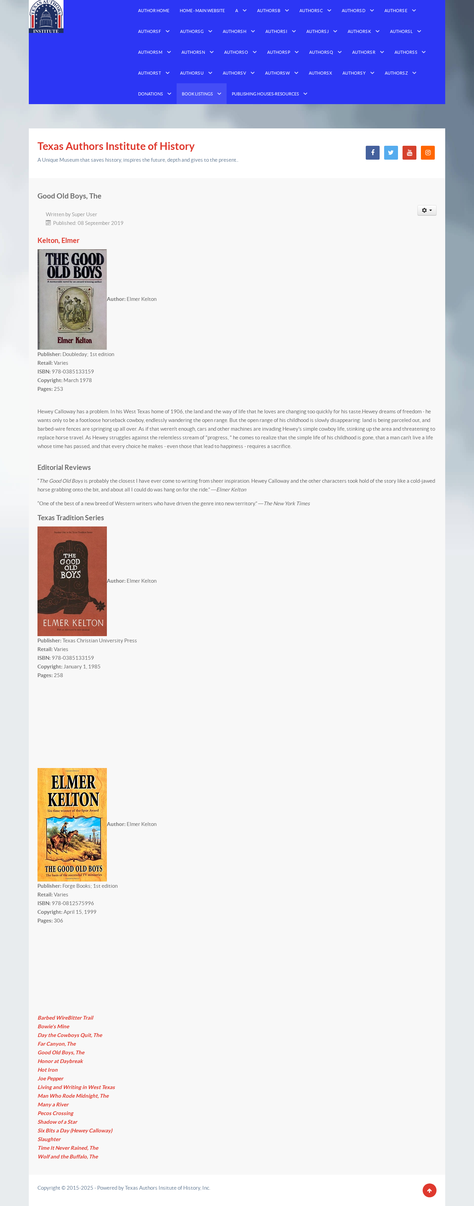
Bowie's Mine (53, 1026)
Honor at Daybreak (60, 1061)
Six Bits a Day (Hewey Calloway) (74, 1130)
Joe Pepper (50, 1078)
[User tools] (427, 210)
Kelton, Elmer (58, 240)
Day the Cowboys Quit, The (69, 1035)
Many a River (52, 1104)
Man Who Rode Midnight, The (73, 1096)
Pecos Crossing (55, 1113)
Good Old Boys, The (60, 1052)
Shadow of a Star (57, 1122)
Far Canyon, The (56, 1044)
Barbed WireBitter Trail (65, 1018)
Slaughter (48, 1139)
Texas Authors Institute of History (116, 146)
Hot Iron (47, 1070)
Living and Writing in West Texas (76, 1087)
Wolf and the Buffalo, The (67, 1156)
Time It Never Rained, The (67, 1148)
